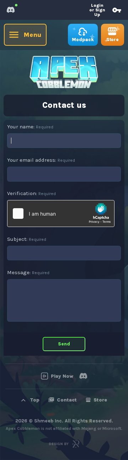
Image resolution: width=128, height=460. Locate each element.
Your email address (31, 160)
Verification (21, 193)
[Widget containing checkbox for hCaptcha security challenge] (60, 213)
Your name (20, 126)
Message (18, 272)
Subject (16, 239)
